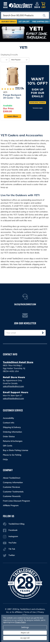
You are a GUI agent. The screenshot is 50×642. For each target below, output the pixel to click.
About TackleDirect (11, 478)
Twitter (11, 555)
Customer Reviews (11, 487)
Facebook (12, 530)
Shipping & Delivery (12, 427)
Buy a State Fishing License (15, 450)
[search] (44, 15)
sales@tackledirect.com (13, 386)
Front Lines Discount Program (16, 501)
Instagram (13, 536)
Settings (25, 627)
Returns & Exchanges (12, 441)
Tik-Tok (11, 549)
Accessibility (8, 418)
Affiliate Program (10, 505)
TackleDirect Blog (16, 524)
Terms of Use (30, 612)
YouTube (12, 542)
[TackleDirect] (21, 5)
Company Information (13, 482)
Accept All (25, 638)
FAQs (5, 459)
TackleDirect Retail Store (18, 362)
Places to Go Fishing (12, 455)
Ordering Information (12, 432)
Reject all (25, 632)
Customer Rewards (12, 496)
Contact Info (8, 422)
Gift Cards (7, 445)
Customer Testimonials (13, 491)
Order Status (9, 436)
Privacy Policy (20, 622)
